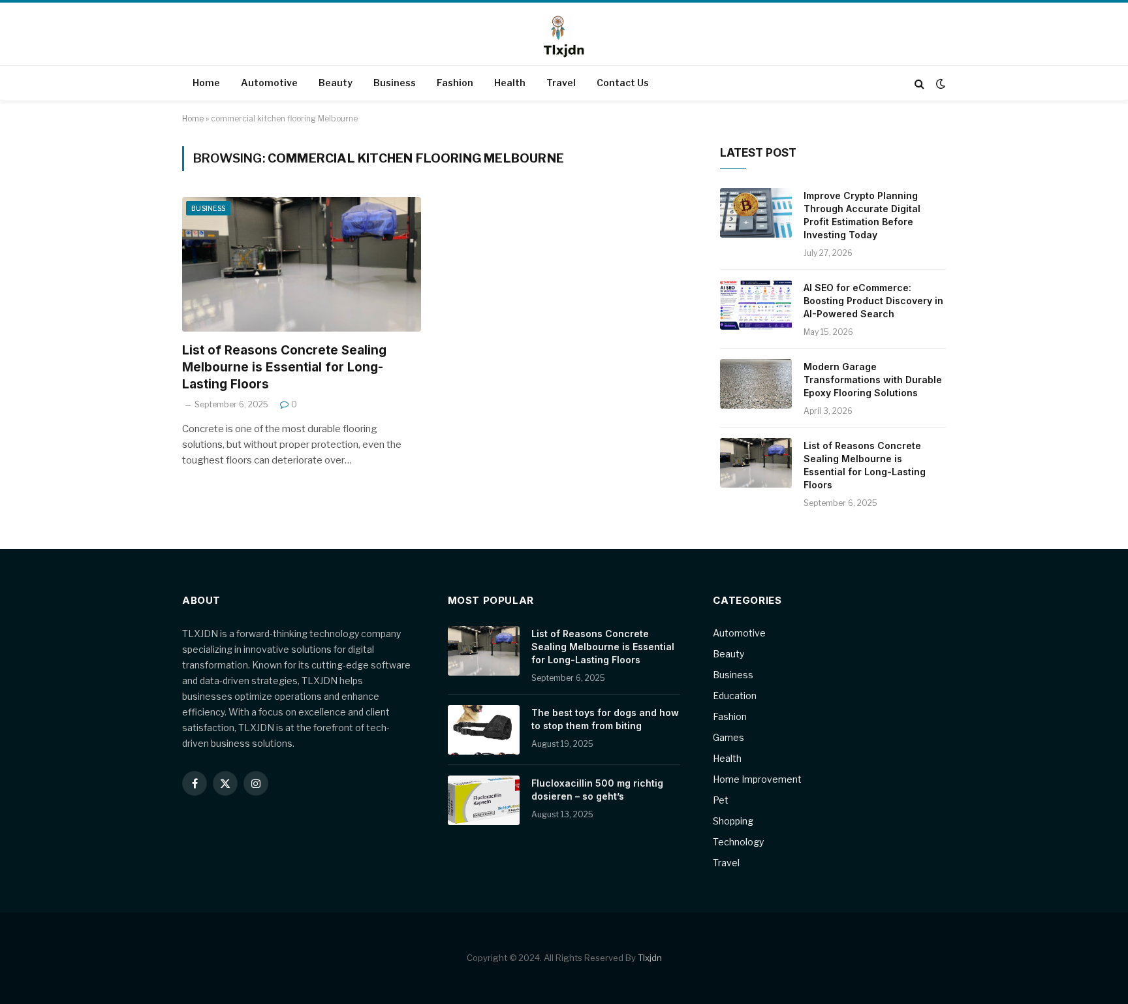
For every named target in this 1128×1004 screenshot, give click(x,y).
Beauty (335, 82)
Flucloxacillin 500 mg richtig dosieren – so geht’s (597, 789)
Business (394, 82)
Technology (738, 841)
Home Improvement (757, 779)
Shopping (733, 820)
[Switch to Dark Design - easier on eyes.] (939, 83)
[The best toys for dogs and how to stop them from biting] (484, 730)
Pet (720, 800)
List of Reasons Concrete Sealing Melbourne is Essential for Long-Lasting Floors (284, 367)
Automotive (269, 82)
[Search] (919, 83)
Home (206, 82)
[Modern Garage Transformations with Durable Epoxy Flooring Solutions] (756, 384)
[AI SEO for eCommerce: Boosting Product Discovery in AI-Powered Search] (756, 305)
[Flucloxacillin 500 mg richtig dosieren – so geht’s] (484, 800)
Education (735, 695)
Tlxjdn (650, 957)
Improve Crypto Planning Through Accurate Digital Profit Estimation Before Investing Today (862, 215)
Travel (561, 82)
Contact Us (623, 82)
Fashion (455, 82)
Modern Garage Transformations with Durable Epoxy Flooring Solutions (873, 379)
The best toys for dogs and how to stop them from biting (605, 719)
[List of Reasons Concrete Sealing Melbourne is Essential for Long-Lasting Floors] (301, 264)
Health (509, 82)
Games (728, 737)
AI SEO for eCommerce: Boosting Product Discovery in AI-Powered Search (873, 300)
